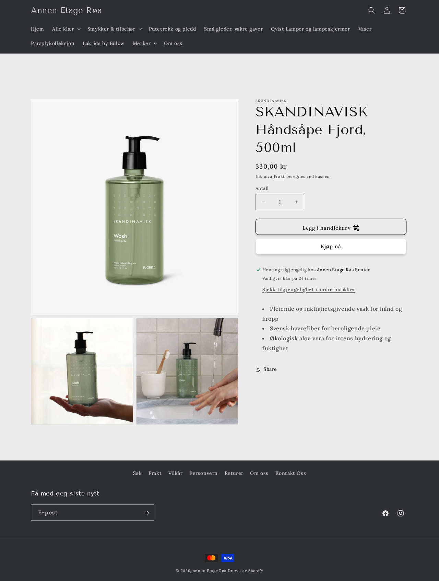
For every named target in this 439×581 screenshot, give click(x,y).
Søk (137, 473)
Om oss (259, 473)
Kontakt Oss (290, 473)
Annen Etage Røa (210, 570)
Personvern (203, 473)
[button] (65, 29)
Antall (262, 188)
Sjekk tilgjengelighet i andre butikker (308, 289)
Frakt (279, 176)
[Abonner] (146, 513)
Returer (234, 473)
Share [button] (270, 369)
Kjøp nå (331, 246)
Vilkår (175, 473)
